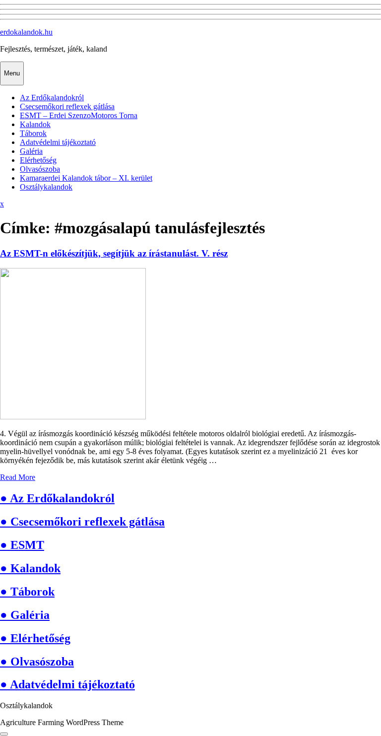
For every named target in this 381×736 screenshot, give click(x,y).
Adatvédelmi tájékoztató (58, 142)
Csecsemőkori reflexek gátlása (67, 106)
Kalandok (35, 124)
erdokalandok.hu (26, 32)
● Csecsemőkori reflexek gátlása (82, 521)
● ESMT (22, 544)
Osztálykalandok (46, 187)
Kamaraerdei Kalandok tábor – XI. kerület (86, 178)
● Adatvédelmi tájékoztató (67, 684)
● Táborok (27, 591)
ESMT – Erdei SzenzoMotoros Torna (78, 115)
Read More (17, 477)
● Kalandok (30, 568)
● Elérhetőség (35, 638)
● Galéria (25, 614)
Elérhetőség (38, 160)
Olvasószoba (40, 169)
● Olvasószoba (37, 661)
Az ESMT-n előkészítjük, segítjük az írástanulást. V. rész (114, 253)
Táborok (33, 133)
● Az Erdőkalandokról (57, 498)
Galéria (31, 151)
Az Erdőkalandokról (52, 97)
